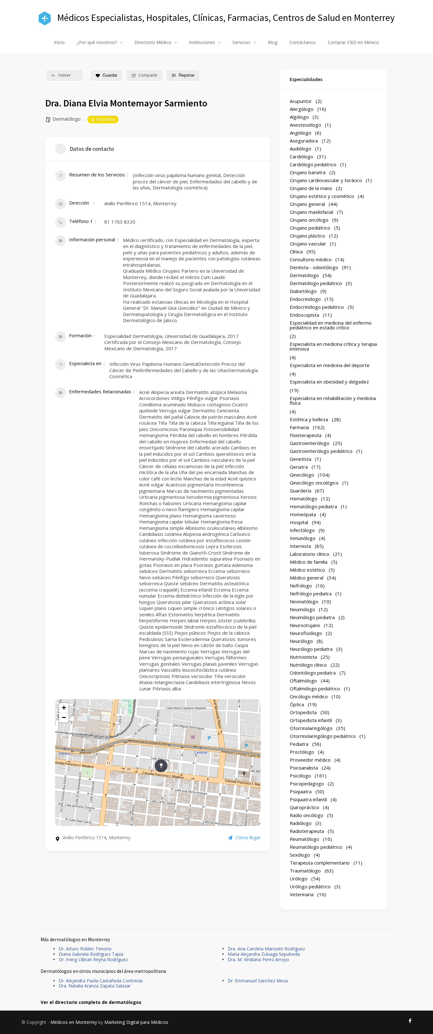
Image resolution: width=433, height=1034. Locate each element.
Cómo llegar (248, 837)
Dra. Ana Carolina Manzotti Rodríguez (266, 949)
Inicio (59, 42)
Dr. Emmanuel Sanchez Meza (258, 981)
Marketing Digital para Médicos (136, 1022)
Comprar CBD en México (353, 42)
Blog (272, 42)
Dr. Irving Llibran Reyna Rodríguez (93, 959)
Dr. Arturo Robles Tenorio (85, 949)
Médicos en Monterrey (73, 1022)
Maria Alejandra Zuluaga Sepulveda (264, 954)
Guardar (110, 75)
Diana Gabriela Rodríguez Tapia (91, 954)
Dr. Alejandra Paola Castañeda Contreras (101, 981)
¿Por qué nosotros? (97, 42)
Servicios (241, 42)
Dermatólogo (67, 119)
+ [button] (64, 708)
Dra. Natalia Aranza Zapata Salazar (95, 986)
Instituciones (202, 42)
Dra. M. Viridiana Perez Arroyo (258, 959)
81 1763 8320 (119, 222)
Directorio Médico (152, 42)
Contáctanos (302, 42)
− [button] (64, 717)
